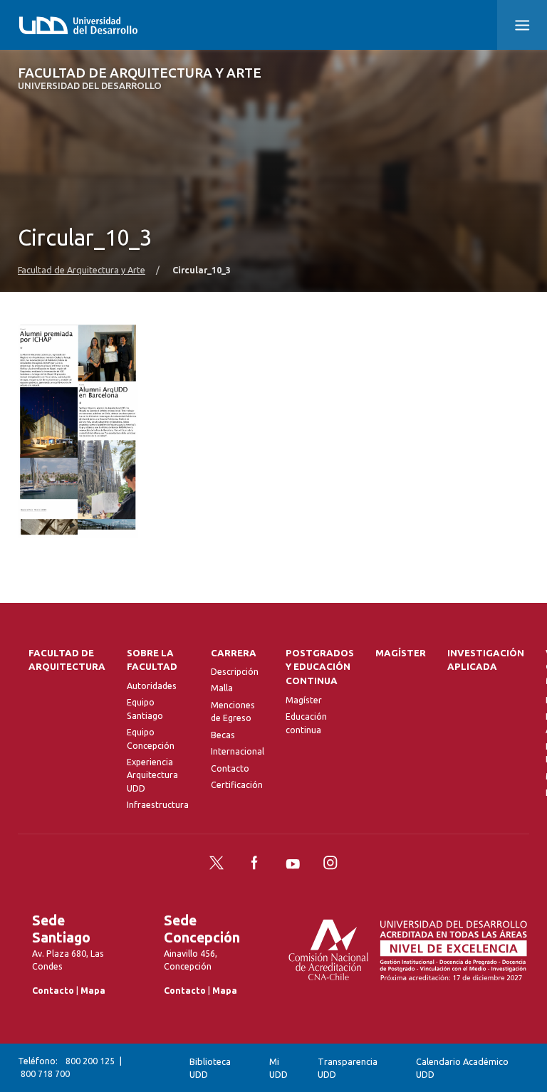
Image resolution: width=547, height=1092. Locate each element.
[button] (522, 25)
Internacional (237, 751)
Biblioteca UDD (210, 1068)
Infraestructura (158, 804)
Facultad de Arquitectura (66, 660)
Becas (223, 735)
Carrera (233, 653)
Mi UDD (278, 1068)
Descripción (235, 671)
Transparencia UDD (347, 1068)
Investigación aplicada (485, 660)
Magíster (304, 700)
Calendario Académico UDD (462, 1068)
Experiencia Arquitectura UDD (152, 775)
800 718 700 (45, 1073)
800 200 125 (90, 1061)
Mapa (92, 990)
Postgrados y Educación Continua (320, 667)
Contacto (230, 768)
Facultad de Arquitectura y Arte (139, 78)
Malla (222, 688)
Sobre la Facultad (152, 660)
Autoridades (152, 686)
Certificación (237, 784)
